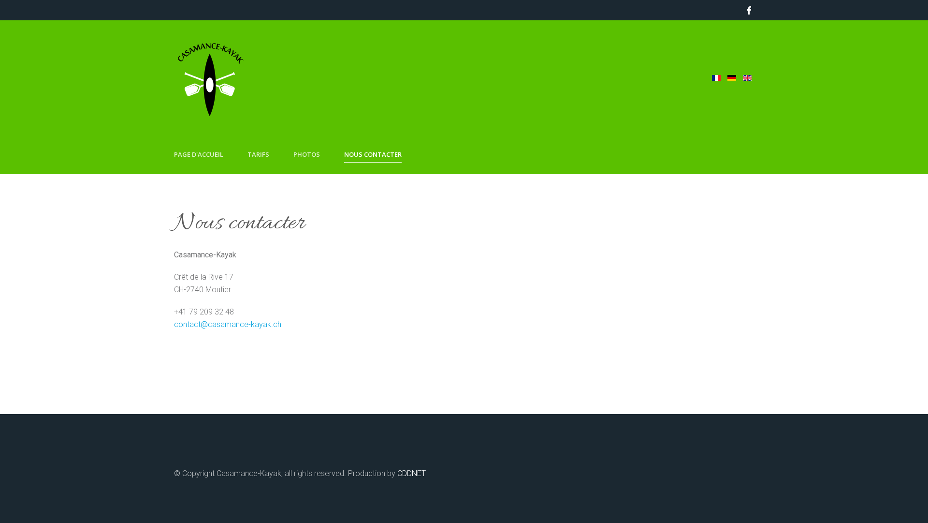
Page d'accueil (198, 154)
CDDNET (411, 473)
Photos (306, 154)
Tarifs (258, 154)
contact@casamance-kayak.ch (227, 324)
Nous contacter (373, 154)
